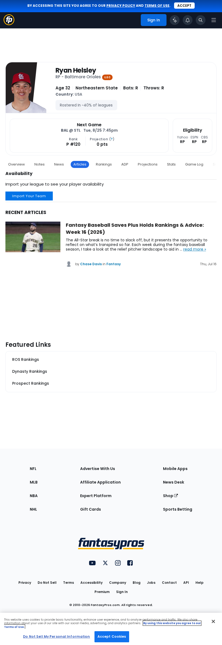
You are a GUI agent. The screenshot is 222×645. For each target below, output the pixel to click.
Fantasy (113, 264)
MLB (34, 482)
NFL (33, 468)
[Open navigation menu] (213, 20)
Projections (148, 164)
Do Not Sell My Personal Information (56, 636)
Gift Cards (90, 509)
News (59, 164)
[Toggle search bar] (200, 20)
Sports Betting (177, 509)
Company (117, 582)
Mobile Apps (175, 468)
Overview (16, 164)
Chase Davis (91, 264)
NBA (34, 495)
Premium (102, 591)
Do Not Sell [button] (47, 582)
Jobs (151, 582)
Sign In (122, 591)
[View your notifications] (187, 20)
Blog (137, 582)
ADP (124, 164)
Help (199, 582)
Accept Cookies (111, 636)
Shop (168, 495)
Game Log (194, 164)
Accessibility (91, 582)
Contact (169, 582)
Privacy (24, 582)
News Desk (173, 482)
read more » (194, 249)
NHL (33, 509)
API (186, 582)
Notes (39, 164)
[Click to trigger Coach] (174, 20)
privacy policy (120, 5)
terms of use (157, 5)
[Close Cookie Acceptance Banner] (213, 621)
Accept (184, 5)
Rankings (104, 164)
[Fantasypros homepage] (9, 24)
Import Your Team (29, 196)
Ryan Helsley (76, 70)
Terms (68, 582)
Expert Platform (96, 495)
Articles (79, 164)
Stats (171, 164)
